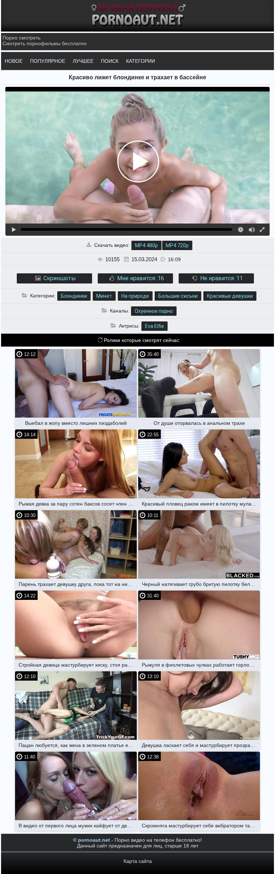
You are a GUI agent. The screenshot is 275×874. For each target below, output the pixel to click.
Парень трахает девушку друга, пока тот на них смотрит (78, 584)
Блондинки (74, 296)
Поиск (110, 61)
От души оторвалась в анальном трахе (199, 423)
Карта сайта (138, 861)
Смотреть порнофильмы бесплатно (45, 43)
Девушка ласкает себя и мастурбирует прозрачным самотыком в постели (201, 745)
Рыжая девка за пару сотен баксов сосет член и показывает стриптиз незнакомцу (78, 504)
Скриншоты (59, 278)
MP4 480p (146, 245)
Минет (104, 296)
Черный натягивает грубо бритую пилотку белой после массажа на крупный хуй (201, 584)
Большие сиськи (178, 296)
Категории (140, 61)
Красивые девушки (230, 296)
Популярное (47, 61)
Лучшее (83, 61)
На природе (135, 296)
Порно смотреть (21, 38)
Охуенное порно (154, 311)
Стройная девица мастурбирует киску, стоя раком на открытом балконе (78, 665)
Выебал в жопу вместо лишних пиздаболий (76, 423)
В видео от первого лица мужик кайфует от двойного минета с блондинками (78, 825)
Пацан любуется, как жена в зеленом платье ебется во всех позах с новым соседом (78, 745)
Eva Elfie (154, 326)
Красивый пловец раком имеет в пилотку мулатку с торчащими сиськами (201, 504)
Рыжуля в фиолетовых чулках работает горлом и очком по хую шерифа (201, 665)
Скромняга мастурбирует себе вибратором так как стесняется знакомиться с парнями (201, 825)
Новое (14, 61)
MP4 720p (177, 245)
